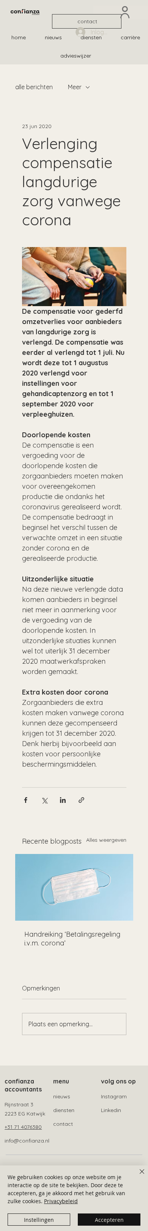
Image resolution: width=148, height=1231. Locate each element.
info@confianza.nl (27, 1140)
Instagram (114, 1096)
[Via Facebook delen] (25, 800)
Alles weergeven (106, 839)
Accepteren (109, 1219)
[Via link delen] (81, 800)
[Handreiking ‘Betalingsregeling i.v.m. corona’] (74, 887)
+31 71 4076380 (23, 1126)
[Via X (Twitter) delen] (44, 800)
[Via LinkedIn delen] (62, 800)
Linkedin (111, 1110)
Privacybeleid (61, 1201)
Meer (75, 87)
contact (63, 1123)
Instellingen (39, 1219)
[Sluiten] (137, 1176)
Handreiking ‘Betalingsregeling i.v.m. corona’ (72, 938)
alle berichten (34, 87)
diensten (63, 1110)
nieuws (61, 1096)
